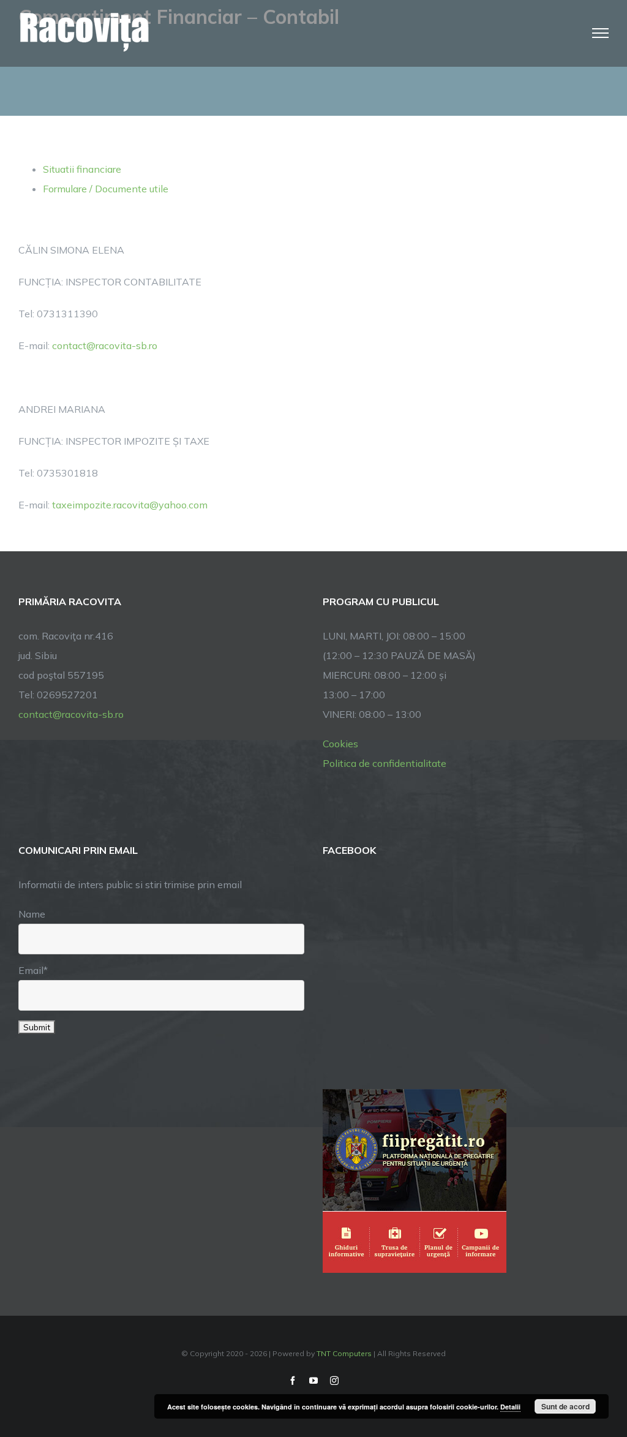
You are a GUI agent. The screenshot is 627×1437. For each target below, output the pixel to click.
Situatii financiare (82, 169)
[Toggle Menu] (601, 33)
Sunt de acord (565, 1406)
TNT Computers (344, 1353)
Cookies (340, 743)
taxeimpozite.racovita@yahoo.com (130, 505)
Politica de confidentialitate (384, 763)
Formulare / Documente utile (105, 189)
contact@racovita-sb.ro (104, 345)
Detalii (510, 1406)
